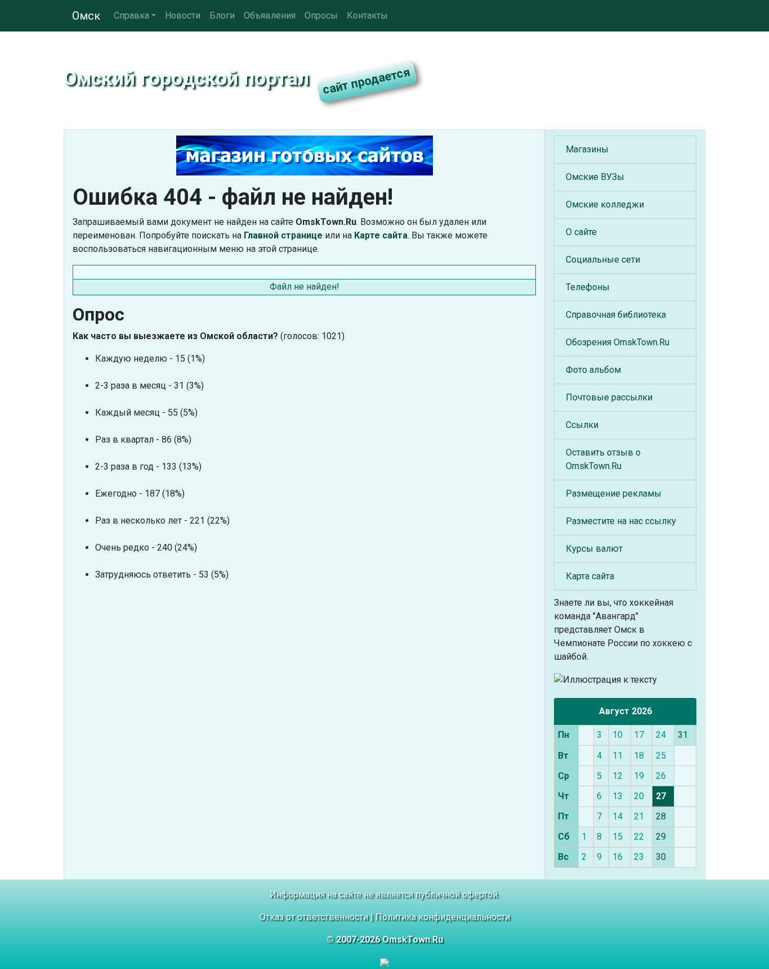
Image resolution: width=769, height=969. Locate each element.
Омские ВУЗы (595, 177)
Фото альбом (593, 369)
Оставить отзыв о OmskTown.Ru (603, 459)
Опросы (321, 15)
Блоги (222, 15)
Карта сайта (590, 576)
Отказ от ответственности (314, 917)
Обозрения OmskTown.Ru (617, 342)
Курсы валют (594, 548)
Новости (182, 15)
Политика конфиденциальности (442, 917)
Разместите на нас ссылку (621, 521)
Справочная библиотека (616, 314)
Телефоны (588, 287)
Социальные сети (603, 259)
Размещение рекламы (613, 493)
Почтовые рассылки (609, 397)
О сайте (581, 232)
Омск (86, 15)
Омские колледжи (605, 204)
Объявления (270, 15)
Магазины (587, 149)
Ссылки (582, 425)
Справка (131, 15)
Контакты (367, 15)
